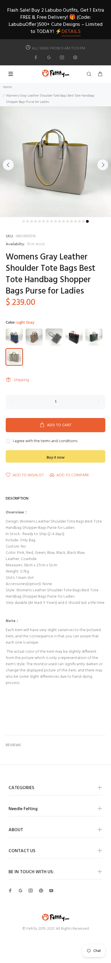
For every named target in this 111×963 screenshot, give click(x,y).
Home (7, 87)
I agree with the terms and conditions (45, 441)
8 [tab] (51, 221)
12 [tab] (67, 221)
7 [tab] (47, 221)
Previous (8, 164)
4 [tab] (35, 221)
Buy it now (56, 457)
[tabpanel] (55, 161)
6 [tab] (43, 221)
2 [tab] (27, 221)
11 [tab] (63, 221)
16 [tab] (83, 221)
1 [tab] (23, 221)
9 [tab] (55, 221)
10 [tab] (59, 221)
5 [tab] (39, 221)
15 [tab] (79, 221)
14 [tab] (75, 221)
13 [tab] (71, 221)
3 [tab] (31, 221)
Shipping (21, 380)
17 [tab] (87, 221)
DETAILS (71, 32)
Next (102, 164)
